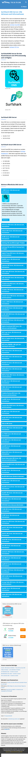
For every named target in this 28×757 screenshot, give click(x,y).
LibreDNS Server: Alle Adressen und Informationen (11, 447)
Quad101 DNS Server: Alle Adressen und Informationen (12, 534)
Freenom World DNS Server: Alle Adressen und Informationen (13, 406)
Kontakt (21, 751)
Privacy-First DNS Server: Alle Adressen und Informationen (13, 522)
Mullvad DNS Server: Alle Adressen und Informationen (12, 453)
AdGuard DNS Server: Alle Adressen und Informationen (12, 231)
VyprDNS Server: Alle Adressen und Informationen (11, 589)
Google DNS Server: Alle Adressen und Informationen (12, 418)
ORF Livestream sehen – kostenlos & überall (9, 675)
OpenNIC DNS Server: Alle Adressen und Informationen (12, 493)
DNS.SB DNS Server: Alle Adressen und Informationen (12, 357)
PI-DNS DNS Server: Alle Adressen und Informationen (12, 510)
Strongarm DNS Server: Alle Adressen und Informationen (12, 571)
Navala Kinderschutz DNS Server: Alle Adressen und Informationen (11, 459)
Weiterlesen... (6, 219)
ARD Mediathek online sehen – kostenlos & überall (10, 673)
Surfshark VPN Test (14, 47)
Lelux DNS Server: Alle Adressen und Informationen (11, 441)
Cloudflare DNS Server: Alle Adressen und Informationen (12, 290)
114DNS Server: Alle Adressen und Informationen (10, 191)
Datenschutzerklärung (15, 751)
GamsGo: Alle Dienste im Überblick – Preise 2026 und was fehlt (13, 667)
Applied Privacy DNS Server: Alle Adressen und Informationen (13, 254)
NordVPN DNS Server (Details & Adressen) (13, 476)
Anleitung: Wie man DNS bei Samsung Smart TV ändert (13, 248)
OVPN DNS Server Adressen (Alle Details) (12, 505)
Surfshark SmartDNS (15, 25)
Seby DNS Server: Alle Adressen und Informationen (11, 559)
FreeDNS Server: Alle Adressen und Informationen (11, 400)
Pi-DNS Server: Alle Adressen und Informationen (10, 516)
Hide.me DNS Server (7, 423)
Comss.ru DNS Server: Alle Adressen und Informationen (12, 302)
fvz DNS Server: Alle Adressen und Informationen (11, 412)
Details (22, 629)
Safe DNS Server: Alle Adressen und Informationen (11, 546)
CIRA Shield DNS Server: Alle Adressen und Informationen (13, 278)
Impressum (8, 751)
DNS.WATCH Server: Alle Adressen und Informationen (12, 363)
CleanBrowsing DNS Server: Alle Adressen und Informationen (13, 284)
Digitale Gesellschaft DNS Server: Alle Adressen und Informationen (12, 327)
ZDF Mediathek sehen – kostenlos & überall (9, 671)
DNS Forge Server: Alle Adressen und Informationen (11, 333)
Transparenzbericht (8, 715)
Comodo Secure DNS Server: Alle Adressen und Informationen (13, 296)
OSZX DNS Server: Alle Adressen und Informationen (11, 500)
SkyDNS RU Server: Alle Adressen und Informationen (11, 565)
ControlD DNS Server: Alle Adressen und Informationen (12, 309)
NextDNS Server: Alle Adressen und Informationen (11, 471)
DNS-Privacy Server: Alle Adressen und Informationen (12, 351)
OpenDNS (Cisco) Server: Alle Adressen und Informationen (13, 487)
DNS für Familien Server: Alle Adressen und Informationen (13, 339)
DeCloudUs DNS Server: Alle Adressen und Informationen (13, 321)
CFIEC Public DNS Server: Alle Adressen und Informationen (13, 272)
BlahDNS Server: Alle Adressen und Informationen (11, 260)
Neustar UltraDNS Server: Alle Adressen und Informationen (13, 465)
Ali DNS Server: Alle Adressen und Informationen (10, 237)
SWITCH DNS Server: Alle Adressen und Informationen (12, 577)
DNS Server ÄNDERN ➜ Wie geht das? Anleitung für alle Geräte (11, 345)
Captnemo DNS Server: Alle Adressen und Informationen (12, 266)
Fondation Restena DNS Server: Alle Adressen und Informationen (11, 394)
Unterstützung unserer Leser (13, 718)
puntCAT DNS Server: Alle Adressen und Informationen (12, 528)
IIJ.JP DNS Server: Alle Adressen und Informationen (11, 435)
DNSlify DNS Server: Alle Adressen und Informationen (12, 370)
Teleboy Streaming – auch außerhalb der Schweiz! (10, 669)
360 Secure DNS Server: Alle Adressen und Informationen (13, 225)
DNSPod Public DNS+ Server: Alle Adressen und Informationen (13, 376)
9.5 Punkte (10, 630)
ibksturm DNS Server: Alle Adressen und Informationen (12, 428)
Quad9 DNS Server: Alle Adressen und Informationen (11, 540)
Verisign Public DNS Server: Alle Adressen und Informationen (13, 583)
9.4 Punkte (10, 637)
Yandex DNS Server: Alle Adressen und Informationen (12, 595)
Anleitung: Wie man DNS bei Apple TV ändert (13, 243)
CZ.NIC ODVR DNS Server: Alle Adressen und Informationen (13, 315)
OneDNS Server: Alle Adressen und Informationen (11, 481)
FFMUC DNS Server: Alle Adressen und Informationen (12, 388)
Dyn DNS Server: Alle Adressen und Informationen (11, 382)
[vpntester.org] (11, 2)
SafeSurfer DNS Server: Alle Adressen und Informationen (13, 552)
